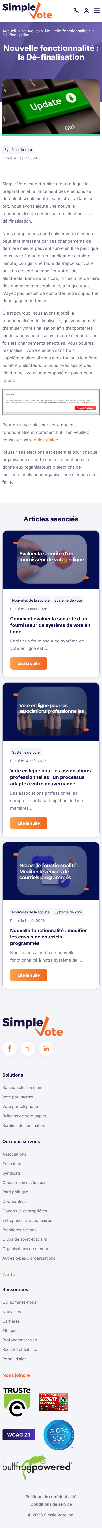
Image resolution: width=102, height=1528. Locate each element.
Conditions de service (51, 1504)
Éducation (11, 1163)
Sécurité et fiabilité (19, 1349)
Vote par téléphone (20, 1106)
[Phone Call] (76, 11)
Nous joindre (16, 1375)
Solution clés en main (22, 1087)
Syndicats (11, 1173)
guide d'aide (46, 439)
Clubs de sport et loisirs (24, 1239)
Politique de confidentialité (51, 1496)
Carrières (11, 1321)
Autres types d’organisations (28, 1258)
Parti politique (15, 1191)
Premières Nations (19, 1229)
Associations (14, 1154)
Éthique (9, 1330)
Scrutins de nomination (23, 1125)
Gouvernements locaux (23, 1182)
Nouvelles (11, 1311)
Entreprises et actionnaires (27, 1220)
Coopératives (14, 1201)
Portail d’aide (14, 1358)
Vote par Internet (17, 1096)
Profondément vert (19, 1339)
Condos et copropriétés (24, 1210)
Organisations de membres (27, 1248)
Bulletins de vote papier (24, 1115)
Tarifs (8, 1274)
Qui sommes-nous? (20, 1302)
